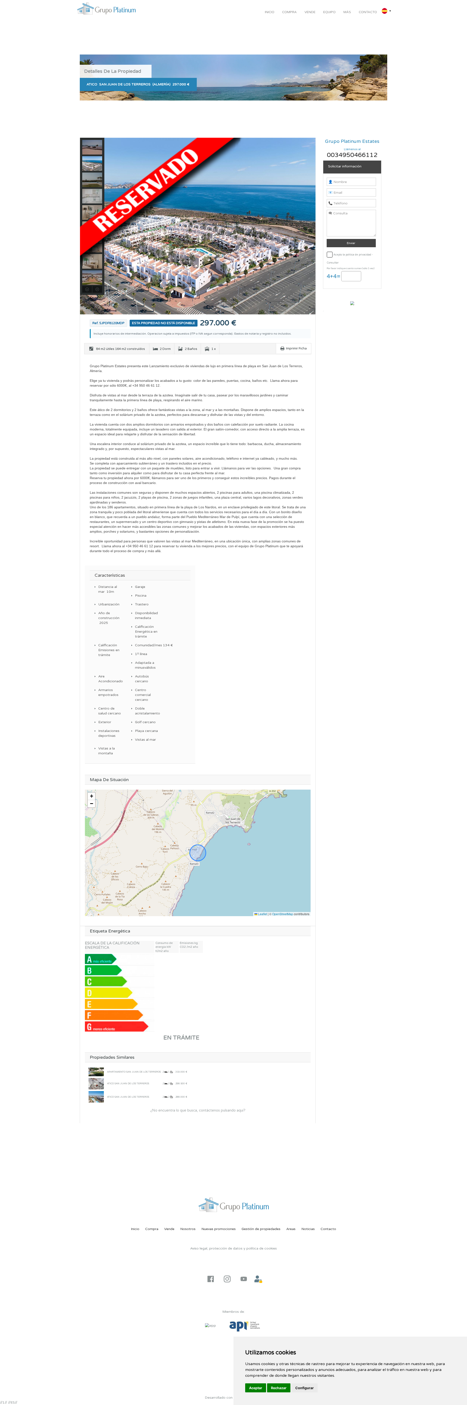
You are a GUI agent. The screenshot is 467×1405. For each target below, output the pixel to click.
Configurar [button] (304, 1388)
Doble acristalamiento (147, 710)
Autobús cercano (142, 678)
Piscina (140, 595)
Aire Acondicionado (110, 678)
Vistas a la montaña (106, 750)
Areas (291, 1229)
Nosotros (188, 1229)
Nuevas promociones (218, 1229)
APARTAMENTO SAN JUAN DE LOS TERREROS (134, 1071)
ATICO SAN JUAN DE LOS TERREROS (128, 1083)
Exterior (104, 722)
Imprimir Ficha (296, 348)
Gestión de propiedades (261, 1229)
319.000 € (181, 1071)
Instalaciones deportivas (108, 733)
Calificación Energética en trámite (146, 632)
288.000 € (181, 1096)
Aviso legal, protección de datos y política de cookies (233, 1248)
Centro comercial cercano (143, 695)
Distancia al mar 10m (107, 589)
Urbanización (108, 604)
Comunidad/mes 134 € (147, 645)
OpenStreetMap (282, 914)
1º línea (141, 654)
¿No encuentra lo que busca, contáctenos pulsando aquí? (197, 1110)
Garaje (140, 587)
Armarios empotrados (108, 692)
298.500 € (181, 1083)
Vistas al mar (145, 740)
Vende (310, 12)
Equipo (329, 12)
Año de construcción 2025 (108, 618)
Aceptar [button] (255, 1388)
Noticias (308, 1229)
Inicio (269, 12)
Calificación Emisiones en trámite (108, 650)
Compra (289, 12)
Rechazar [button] (279, 1388)
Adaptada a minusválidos (145, 665)
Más (347, 12)
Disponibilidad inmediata (146, 615)
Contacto (368, 12)
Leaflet (262, 914)
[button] (91, 796)
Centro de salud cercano (109, 710)
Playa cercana (146, 731)
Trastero (142, 604)
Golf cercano (145, 722)
